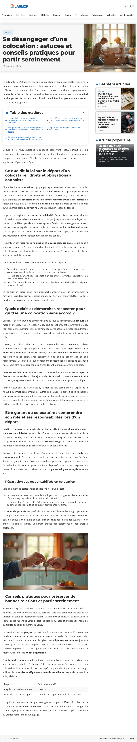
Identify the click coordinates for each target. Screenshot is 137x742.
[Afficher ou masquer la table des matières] (64, 112)
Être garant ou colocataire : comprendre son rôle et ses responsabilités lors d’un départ (25, 129)
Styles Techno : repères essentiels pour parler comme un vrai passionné (108, 122)
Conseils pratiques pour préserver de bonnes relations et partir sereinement (25, 138)
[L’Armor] (19, 6)
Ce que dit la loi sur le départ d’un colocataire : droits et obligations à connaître (23, 120)
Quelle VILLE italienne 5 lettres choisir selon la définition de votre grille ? (108, 98)
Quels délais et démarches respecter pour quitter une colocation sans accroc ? (67, 120)
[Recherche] (125, 6)
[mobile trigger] (5, 6)
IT (98, 115)
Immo (8, 32)
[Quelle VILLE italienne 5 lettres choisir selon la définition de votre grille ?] (127, 99)
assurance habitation (32, 242)
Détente (101, 91)
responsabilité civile (61, 242)
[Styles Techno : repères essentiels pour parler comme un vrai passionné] (127, 122)
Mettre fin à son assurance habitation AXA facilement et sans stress (113, 150)
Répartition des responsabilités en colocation (64, 128)
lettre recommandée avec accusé (64, 199)
